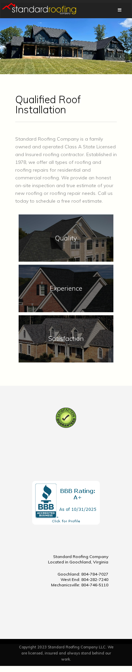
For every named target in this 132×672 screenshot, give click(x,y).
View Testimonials (66, 350)
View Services (66, 249)
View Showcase (66, 299)
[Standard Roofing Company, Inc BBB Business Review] (66, 523)
